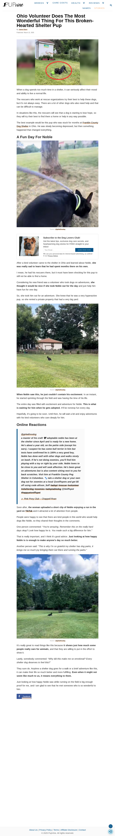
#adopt (54, 485)
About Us (33, 830)
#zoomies (39, 489)
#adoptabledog (53, 489)
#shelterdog (27, 489)
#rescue (62, 485)
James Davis (23, 29)
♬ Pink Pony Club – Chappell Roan (38, 499)
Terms (56, 830)
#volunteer (73, 485)
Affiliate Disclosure (69, 830)
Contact (82, 830)
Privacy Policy (45, 830)
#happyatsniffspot (30, 492)
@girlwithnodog (60, 229)
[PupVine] (13, 5)
